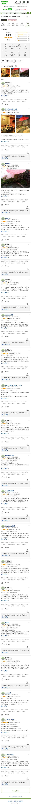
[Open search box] (3, 61)
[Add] (28, 17)
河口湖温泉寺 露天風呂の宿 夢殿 (10, 16)
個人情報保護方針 (18, 801)
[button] (5, 72)
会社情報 (10, 801)
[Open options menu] (29, 83)
